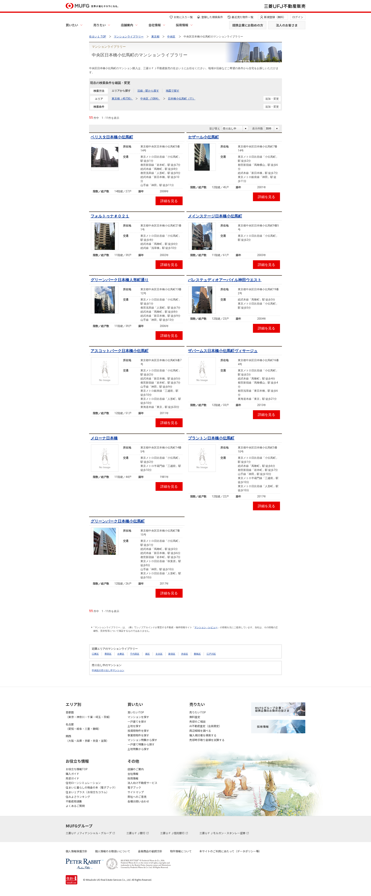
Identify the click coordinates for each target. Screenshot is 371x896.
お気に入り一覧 (183, 17)
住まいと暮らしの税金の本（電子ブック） (91, 787)
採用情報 (182, 25)
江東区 (95, 654)
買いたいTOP (136, 712)
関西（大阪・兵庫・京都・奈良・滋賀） (87, 738)
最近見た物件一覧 (242, 17)
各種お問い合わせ (138, 801)
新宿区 (171, 654)
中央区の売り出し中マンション (108, 670)
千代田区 (134, 654)
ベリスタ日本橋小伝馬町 (112, 137)
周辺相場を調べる (200, 731)
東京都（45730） (122, 98)
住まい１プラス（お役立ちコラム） (87, 792)
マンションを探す (138, 717)
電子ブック (134, 787)
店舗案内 (127, 25)
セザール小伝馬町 (203, 137)
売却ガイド (72, 778)
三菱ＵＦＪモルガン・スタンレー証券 (222, 833)
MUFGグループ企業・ (272, 709)
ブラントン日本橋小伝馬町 (211, 438)
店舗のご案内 (136, 769)
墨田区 (108, 654)
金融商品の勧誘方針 (150, 851)
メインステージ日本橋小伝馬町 (215, 216)
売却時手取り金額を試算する (207, 740)
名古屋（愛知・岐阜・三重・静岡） (83, 726)
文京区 (159, 654)
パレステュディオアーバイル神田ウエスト (224, 279)
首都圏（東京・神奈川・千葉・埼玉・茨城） (89, 714)
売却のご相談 (197, 721)
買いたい (72, 25)
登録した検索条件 (212, 17)
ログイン (297, 17)
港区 (147, 654)
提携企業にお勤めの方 (247, 25)
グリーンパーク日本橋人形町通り (120, 279)
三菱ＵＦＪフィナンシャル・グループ (89, 833)
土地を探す (134, 726)
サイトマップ (136, 792)
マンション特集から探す (142, 740)
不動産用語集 (74, 801)
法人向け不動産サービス (142, 783)
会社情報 (154, 25)
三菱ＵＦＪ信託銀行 (172, 833)
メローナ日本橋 (104, 438)
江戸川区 (211, 654)
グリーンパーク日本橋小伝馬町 (118, 521)
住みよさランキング (78, 797)
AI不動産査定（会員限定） (205, 726)
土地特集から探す (138, 749)
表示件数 (259, 128)
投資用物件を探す (138, 731)
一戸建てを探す (137, 721)
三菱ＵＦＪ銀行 (136, 833)
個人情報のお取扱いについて (112, 851)
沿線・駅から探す (148, 90)
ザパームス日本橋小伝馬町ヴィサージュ (223, 350)
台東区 (120, 654)
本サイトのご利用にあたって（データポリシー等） (230, 851)
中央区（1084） (150, 98)
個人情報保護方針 (76, 851)
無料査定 (194, 717)
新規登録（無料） (275, 17)
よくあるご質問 (75, 806)
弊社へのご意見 (137, 797)
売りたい (99, 25)
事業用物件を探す (138, 735)
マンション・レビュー (206, 627)
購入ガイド (72, 774)
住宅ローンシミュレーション (83, 783)
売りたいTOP (197, 712)
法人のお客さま (287, 25)
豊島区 (197, 654)
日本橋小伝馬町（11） (181, 98)
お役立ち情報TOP (77, 769)
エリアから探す (121, 90)
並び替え (216, 128)
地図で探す (172, 90)
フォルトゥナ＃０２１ (110, 216)
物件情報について (181, 851)
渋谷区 (184, 654)
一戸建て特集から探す (141, 744)
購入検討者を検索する (202, 735)
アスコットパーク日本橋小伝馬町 (120, 350)
